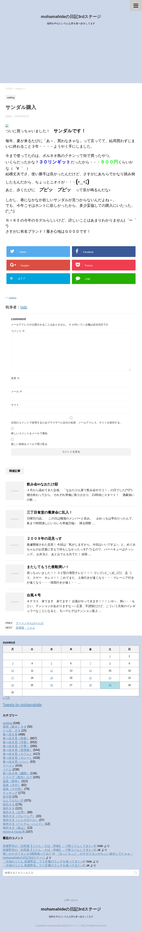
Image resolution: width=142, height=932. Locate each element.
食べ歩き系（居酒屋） (17, 750)
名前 (15, 378)
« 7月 (6, 698)
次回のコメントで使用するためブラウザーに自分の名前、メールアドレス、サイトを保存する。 (66, 422)
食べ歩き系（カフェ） (17, 753)
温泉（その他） (13, 788)
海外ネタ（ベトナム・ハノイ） (23, 823)
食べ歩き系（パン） (16, 761)
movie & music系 (14, 831)
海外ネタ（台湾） (14, 812)
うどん (7, 769)
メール (16, 391)
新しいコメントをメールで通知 (29, 433)
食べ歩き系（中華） (16, 746)
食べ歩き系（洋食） (16, 742)
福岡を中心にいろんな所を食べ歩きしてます (71, 916)
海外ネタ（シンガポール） (20, 820)
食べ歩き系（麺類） (16, 773)
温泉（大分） (12, 785)
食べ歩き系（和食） (16, 738)
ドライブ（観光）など (17, 777)
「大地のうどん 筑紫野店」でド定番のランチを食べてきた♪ (42, 861)
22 (110, 678)
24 (12, 685)
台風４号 (34, 595)
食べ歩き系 (10, 734)
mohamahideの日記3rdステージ (71, 16)
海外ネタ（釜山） (14, 827)
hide (23, 307)
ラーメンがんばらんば (29, 623)
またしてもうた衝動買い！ (48, 567)
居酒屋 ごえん (25, 627)
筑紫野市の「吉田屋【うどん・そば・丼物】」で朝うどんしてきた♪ (48, 846)
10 (12, 670)
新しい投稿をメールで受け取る (29, 444)
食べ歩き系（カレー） (17, 757)
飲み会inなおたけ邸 (42, 484)
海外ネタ (9, 808)
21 (90, 678)
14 (90, 670)
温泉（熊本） (12, 781)
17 (12, 678)
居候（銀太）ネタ (14, 726)
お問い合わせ (71, 900)
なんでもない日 (13, 800)
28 (90, 685)
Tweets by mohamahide (22, 705)
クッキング (10, 792)
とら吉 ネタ (12, 730)
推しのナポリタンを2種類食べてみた (27, 853)
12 (51, 670)
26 (51, 685)
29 (110, 685)
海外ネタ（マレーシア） (19, 816)
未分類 (7, 796)
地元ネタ (9, 804)
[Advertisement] (71, 55)
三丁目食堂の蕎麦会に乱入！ (49, 512)
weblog (12, 297)
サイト (15, 404)
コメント (18, 330)
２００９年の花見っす (44, 538)
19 (51, 678)
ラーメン (9, 765)
